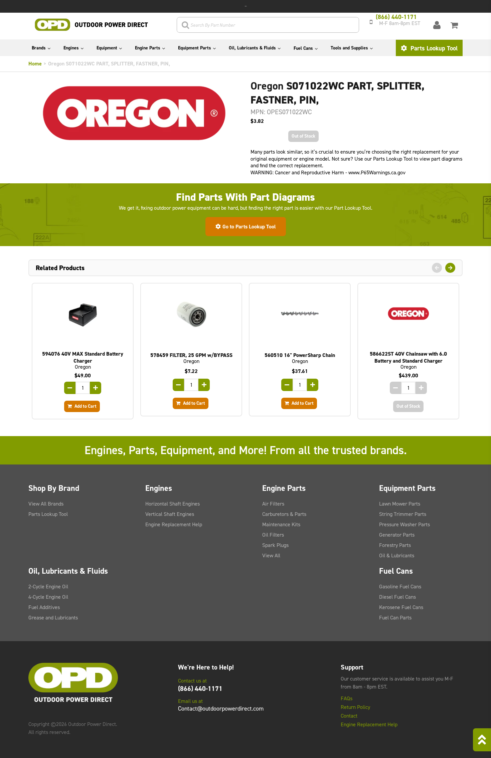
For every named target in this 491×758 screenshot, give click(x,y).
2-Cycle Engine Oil (48, 586)
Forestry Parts (395, 545)
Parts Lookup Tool (433, 48)
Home (35, 63)
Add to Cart (85, 406)
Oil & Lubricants (396, 555)
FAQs (346, 698)
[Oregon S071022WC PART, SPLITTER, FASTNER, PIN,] (134, 113)
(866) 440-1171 (200, 688)
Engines (71, 48)
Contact (349, 716)
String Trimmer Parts (402, 514)
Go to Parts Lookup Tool (249, 226)
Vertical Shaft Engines (169, 514)
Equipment (107, 48)
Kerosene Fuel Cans (401, 607)
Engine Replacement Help (173, 524)
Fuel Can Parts (395, 617)
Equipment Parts (194, 48)
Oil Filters (273, 534)
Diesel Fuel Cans (397, 596)
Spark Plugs (275, 545)
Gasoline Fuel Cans (400, 586)
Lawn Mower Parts (399, 503)
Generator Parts (397, 534)
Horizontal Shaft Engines (172, 503)
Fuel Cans (303, 48)
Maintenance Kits (281, 524)
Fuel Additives (44, 607)
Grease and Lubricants (53, 617)
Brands (39, 48)
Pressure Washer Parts (404, 524)
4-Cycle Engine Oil (48, 596)
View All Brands (45, 503)
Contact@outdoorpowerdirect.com (221, 709)
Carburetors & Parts (284, 514)
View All (271, 555)
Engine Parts (147, 48)
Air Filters (273, 503)
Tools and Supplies (349, 48)
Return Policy (355, 707)
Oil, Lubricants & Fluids (252, 48)
